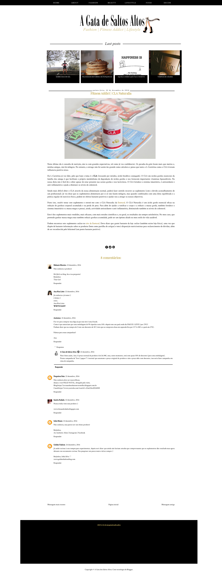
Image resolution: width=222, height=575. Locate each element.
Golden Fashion (59, 445)
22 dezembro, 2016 (74, 265)
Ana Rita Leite (59, 291)
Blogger (130, 569)
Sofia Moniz (58, 421)
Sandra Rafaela (59, 400)
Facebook (81, 433)
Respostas (60, 347)
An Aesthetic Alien (61, 433)
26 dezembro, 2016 (73, 445)
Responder (58, 283)
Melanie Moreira (60, 265)
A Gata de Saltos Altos (68, 352)
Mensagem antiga (168, 504)
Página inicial (113, 504)
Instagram (73, 433)
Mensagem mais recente (56, 504)
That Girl (57, 279)
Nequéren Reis (59, 376)
